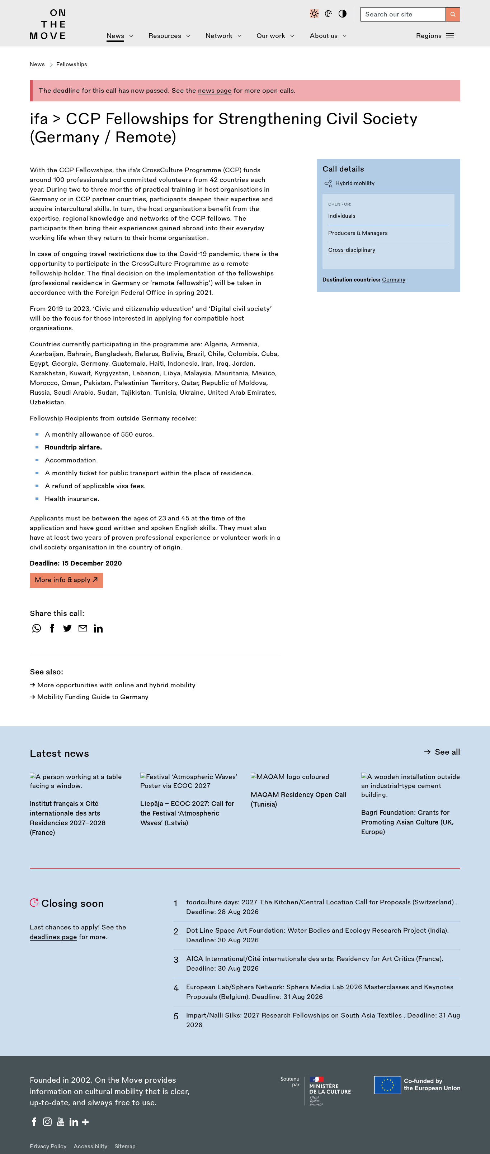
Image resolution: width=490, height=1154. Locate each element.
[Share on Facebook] (52, 631)
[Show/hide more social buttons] (85, 1123)
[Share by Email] (83, 631)
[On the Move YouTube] (61, 1124)
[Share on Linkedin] (98, 631)
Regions (429, 36)
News (37, 64)
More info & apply (63, 580)
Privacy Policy (48, 1146)
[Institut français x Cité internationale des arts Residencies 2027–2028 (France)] (79, 809)
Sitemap (125, 1146)
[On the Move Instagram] (48, 1124)
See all (447, 752)
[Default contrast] (315, 14)
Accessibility (90, 1146)
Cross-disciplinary (351, 250)
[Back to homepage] (48, 37)
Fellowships (71, 64)
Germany (393, 280)
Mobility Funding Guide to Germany (93, 697)
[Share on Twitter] (67, 631)
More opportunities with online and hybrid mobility (116, 685)
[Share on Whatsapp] (36, 631)
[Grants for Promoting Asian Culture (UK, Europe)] (410, 809)
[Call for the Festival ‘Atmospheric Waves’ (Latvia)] (189, 805)
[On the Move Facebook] (35, 1124)
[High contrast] (343, 14)
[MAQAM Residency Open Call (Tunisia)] (300, 795)
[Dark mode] (329, 14)
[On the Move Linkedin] (75, 1124)
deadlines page (53, 937)
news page (215, 90)
